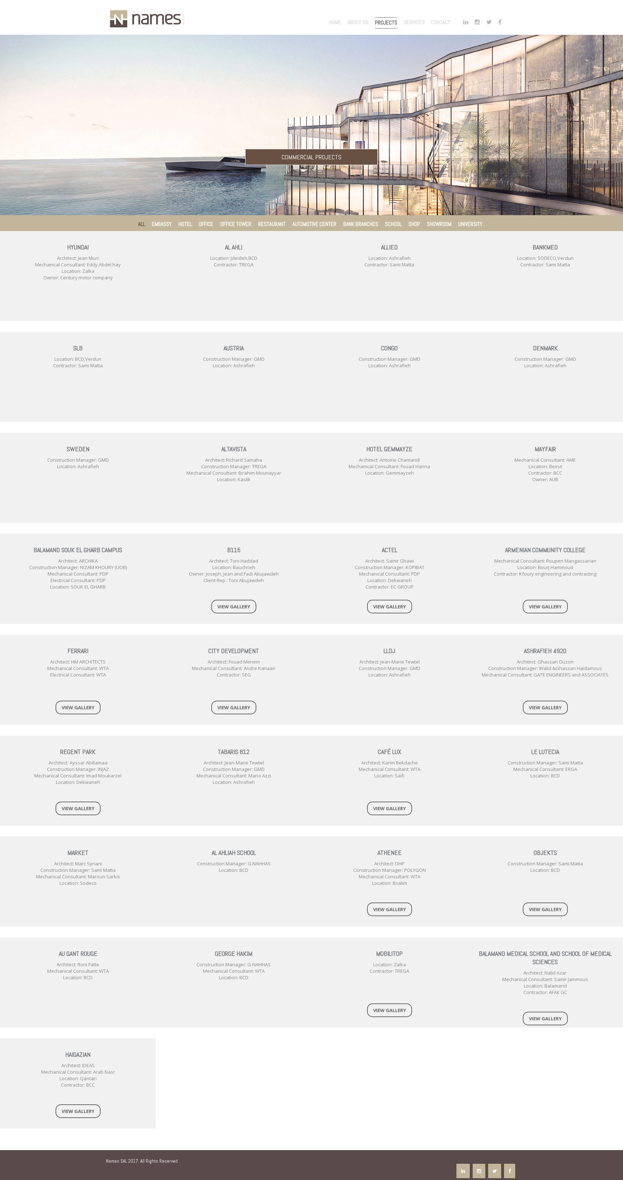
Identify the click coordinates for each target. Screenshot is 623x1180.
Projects (386, 22)
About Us (358, 22)
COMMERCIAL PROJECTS (311, 157)
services (414, 22)
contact (440, 22)
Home (335, 22)
